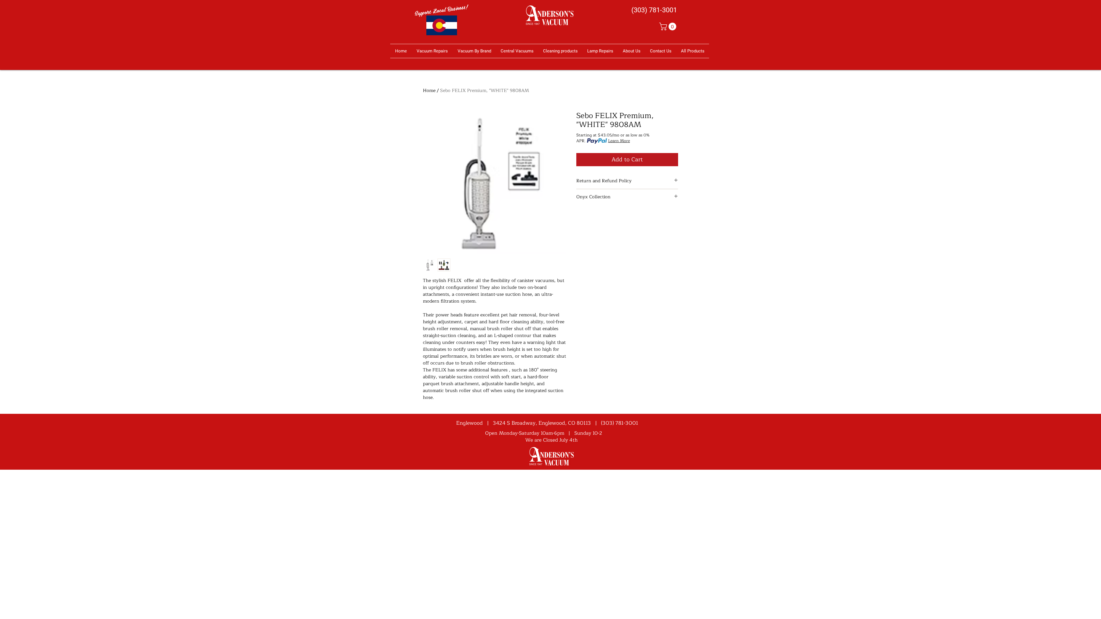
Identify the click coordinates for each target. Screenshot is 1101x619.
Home (429, 90)
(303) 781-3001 (619, 423)
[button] (668, 26)
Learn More (619, 141)
